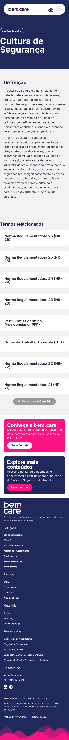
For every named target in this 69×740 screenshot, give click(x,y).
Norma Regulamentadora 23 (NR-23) (33, 301)
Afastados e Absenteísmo (16, 550)
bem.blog (8, 618)
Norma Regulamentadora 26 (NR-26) (33, 238)
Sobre (7, 582)
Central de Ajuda (12, 623)
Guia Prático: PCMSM (14, 649)
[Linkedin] (5, 687)
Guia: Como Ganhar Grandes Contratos (23, 654)
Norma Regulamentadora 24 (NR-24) (33, 280)
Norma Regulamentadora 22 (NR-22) (33, 365)
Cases (7, 613)
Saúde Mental (10, 556)
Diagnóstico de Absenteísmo (18, 639)
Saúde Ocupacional (13, 535)
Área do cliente (11, 597)
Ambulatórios (10, 566)
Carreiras (8, 592)
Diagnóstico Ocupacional (16, 644)
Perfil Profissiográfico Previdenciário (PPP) (23, 323)
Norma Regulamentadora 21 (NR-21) (32, 386)
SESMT (7, 540)
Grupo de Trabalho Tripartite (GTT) (34, 342)
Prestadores (10, 587)
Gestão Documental (13, 545)
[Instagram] (11, 687)
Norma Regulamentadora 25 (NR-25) (33, 259)
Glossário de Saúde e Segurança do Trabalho (26, 660)
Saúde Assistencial (13, 561)
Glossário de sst (12, 31)
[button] (59, 9)
